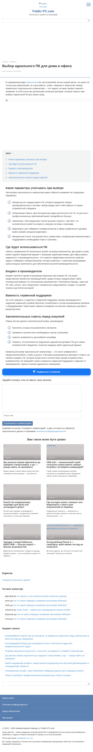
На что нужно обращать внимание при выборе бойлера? (40, 601)
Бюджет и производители (21, 168)
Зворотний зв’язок (11, 711)
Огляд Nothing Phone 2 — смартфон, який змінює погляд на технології (64, 544)
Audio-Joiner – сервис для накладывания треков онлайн (43, 610)
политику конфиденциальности (51, 431)
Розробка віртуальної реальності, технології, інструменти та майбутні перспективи (44, 651)
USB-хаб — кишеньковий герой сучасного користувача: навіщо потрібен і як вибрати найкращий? (65, 464)
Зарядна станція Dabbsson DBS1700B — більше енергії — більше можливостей (19, 544)
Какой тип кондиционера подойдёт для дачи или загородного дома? (16, 504)
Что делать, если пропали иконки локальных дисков (42, 596)
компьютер (31, 82)
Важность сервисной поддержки (24, 173)
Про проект (7, 718)
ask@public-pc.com (25, 738)
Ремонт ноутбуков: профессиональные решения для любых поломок (38, 675)
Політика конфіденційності (15, 704)
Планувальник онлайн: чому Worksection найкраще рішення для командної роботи (44, 671)
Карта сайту (8, 698)
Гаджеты (13, 62)
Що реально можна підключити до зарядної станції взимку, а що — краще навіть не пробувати (21, 464)
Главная (5, 62)
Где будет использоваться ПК (23, 164)
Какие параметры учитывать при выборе (28, 159)
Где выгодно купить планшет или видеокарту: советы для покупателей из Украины (64, 504)
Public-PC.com (43, 11)
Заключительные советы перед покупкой (28, 177)
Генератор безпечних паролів (16, 580)
